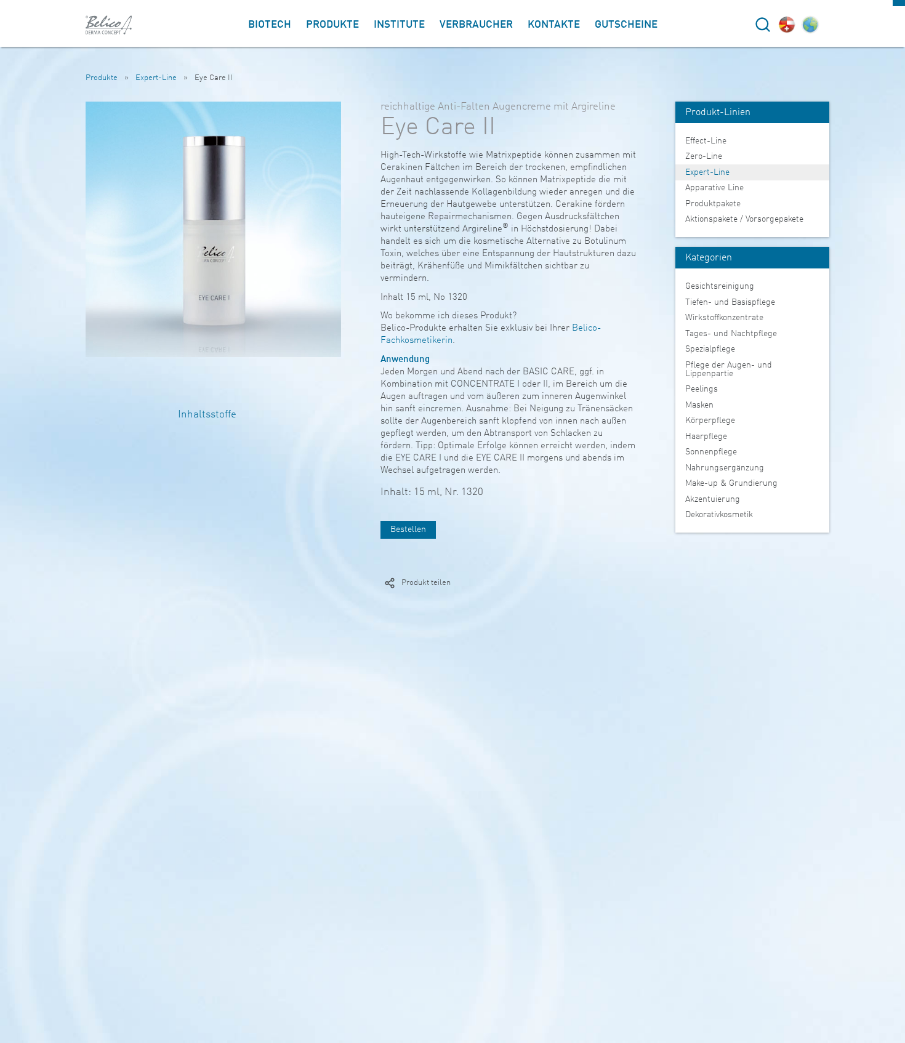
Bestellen (408, 530)
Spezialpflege (710, 349)
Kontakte (554, 25)
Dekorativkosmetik (719, 514)
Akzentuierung (712, 499)
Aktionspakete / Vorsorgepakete (744, 219)
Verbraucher (476, 25)
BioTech (269, 25)
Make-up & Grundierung (731, 483)
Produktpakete (713, 203)
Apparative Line (714, 187)
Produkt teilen (426, 583)
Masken (699, 405)
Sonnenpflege (711, 452)
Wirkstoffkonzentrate (724, 317)
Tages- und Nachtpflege (731, 333)
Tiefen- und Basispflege (730, 302)
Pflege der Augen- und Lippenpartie (728, 369)
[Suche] (762, 24)
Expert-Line (156, 78)
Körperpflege (710, 420)
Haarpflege (706, 436)
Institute (399, 25)
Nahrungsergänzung (724, 468)
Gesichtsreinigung (719, 286)
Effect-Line (705, 141)
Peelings (701, 389)
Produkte (332, 25)
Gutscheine (626, 25)
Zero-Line (703, 156)
